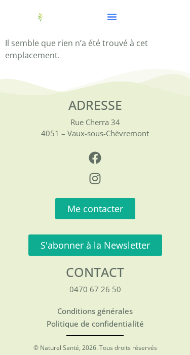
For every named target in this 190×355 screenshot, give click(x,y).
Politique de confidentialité (95, 324)
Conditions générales (95, 311)
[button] (112, 16)
